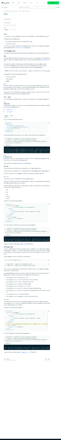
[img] (5, 25)
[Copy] (49, 123)
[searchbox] (37, 7)
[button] (7, 145)
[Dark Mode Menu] (59, 7)
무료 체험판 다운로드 (53, 2)
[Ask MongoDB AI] (57, 7)
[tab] (6, 115)
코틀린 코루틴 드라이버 (26, 11)
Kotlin (20, 11)
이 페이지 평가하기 (7, 22)
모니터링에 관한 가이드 (20, 47)
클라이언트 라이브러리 (13, 11)
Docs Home (6, 11)
